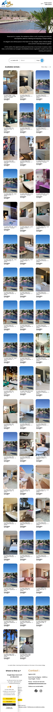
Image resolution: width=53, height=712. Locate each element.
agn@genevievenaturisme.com (37, 684)
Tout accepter (9, 698)
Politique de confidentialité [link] (9, 708)
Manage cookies (23, 707)
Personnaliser (9, 704)
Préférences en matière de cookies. (36, 707)
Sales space (48, 4)
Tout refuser (9, 701)
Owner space (48, 3)
